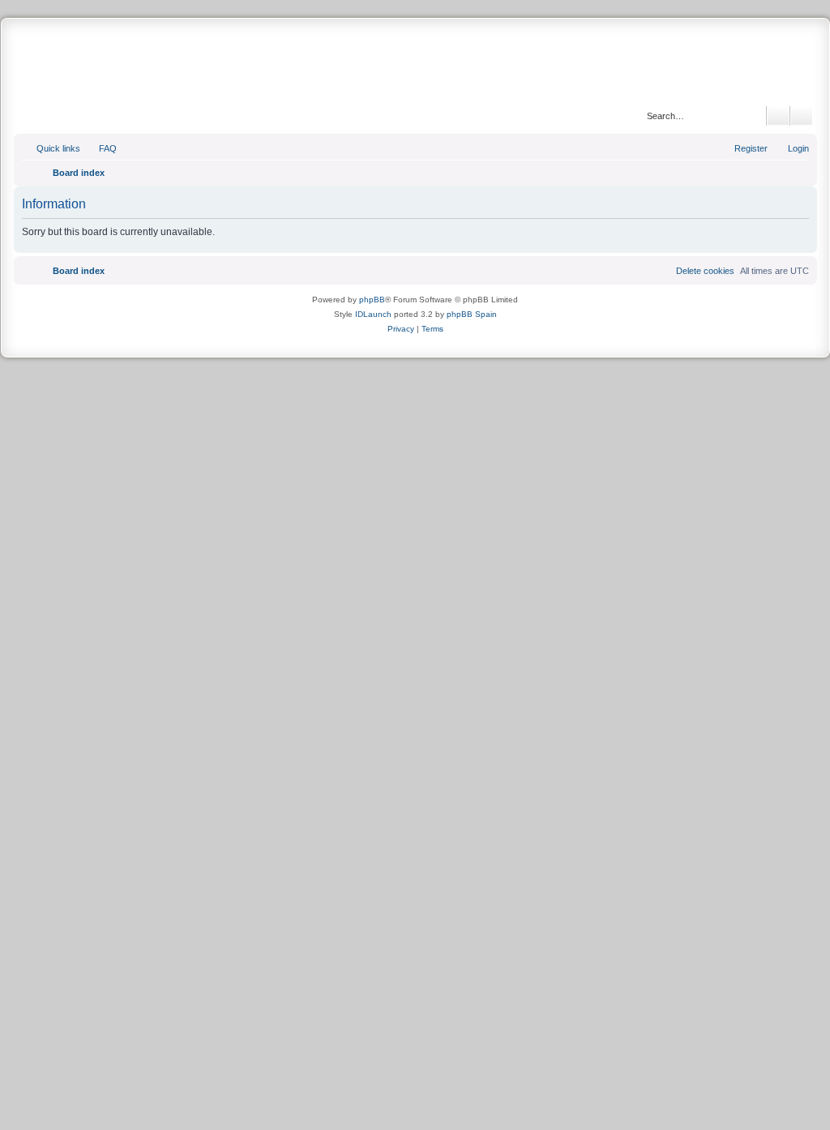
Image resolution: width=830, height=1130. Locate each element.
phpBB (372, 299)
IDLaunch (373, 314)
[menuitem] (100, 148)
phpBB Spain (472, 314)
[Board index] (415, 64)
